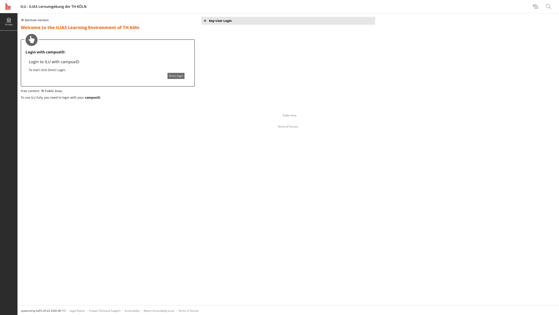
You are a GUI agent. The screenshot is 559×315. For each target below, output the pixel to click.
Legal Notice (77, 311)
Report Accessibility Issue (159, 311)
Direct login (176, 76)
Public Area (290, 115)
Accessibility (132, 311)
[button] (288, 21)
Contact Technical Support (105, 311)
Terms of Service (288, 126)
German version (37, 20)
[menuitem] (536, 6)
